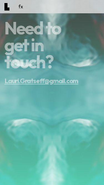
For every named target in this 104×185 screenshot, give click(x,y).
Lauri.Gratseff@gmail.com (41, 81)
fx (20, 6)
